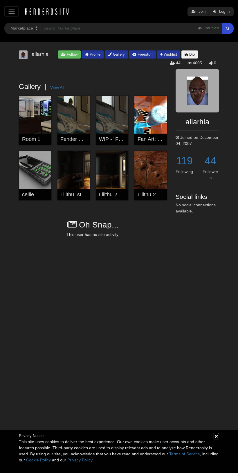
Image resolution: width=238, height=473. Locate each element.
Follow (71, 54)
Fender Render (77, 139)
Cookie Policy (38, 460)
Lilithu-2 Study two (120, 194)
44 (210, 161)
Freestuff (144, 54)
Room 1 (31, 139)
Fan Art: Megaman (159, 139)
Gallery (118, 54)
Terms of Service (184, 454)
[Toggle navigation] (11, 11)
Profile (94, 54)
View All (57, 87)
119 (184, 161)
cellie (28, 194)
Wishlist (170, 54)
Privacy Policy (79, 460)
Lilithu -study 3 (77, 194)
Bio (191, 54)
